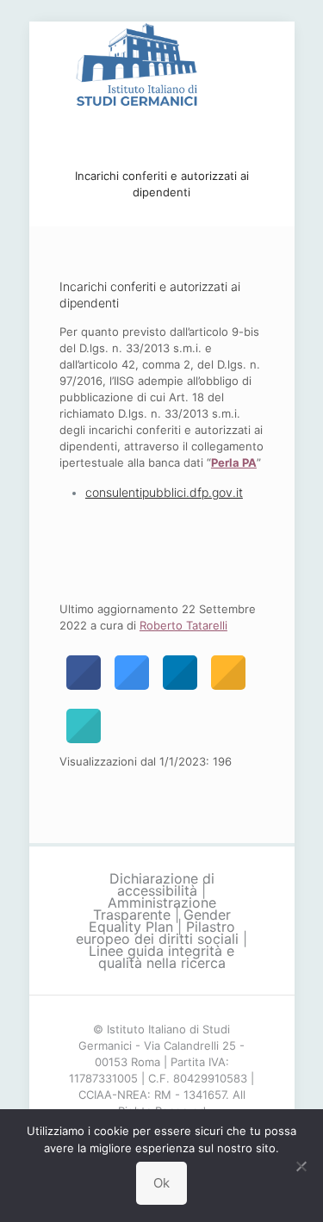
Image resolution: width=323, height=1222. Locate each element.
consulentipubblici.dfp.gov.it (164, 492)
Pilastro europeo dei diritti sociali (157, 932)
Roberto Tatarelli (183, 625)
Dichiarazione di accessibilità (161, 884)
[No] (301, 1166)
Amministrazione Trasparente (154, 908)
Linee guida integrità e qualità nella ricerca (161, 956)
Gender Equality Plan (160, 920)
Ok (161, 1183)
